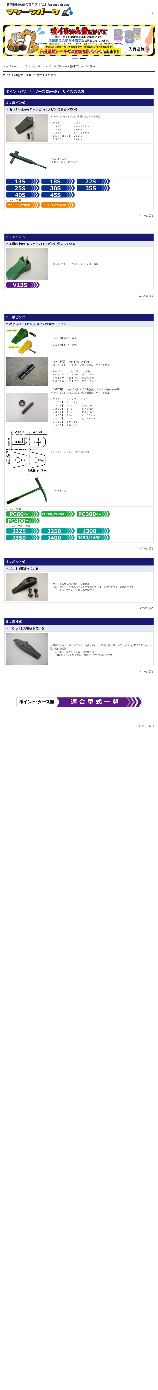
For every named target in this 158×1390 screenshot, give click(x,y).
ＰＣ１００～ (59, 377)
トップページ (11, 66)
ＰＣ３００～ (59, 381)
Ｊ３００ (57, 412)
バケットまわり (32, 66)
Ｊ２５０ (57, 409)
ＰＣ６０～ (58, 374)
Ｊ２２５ (57, 405)
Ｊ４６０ (57, 425)
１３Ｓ (56, 126)
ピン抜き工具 (59, 158)
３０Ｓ (65, 136)
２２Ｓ (56, 132)
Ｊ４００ (57, 418)
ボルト (76, 583)
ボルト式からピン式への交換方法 (76, 590)
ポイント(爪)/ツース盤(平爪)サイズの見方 (29, 75)
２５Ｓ (56, 136)
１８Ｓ (56, 129)
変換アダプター (111, 587)
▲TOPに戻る (146, 215)
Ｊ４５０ (57, 421)
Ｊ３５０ (57, 415)
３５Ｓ (56, 139)
